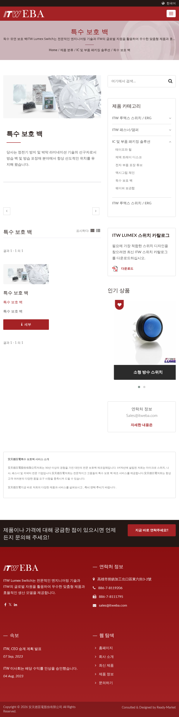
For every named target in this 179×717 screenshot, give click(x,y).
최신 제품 (106, 665)
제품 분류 (66, 50)
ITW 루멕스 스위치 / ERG (131, 118)
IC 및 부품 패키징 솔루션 (93, 50)
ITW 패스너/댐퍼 (125, 130)
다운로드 (126, 268)
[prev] (6, 211)
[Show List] (98, 231)
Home (53, 50)
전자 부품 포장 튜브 (129, 165)
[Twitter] (10, 604)
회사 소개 (106, 657)
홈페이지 (106, 648)
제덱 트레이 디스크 (128, 157)
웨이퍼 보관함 (125, 188)
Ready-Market (166, 707)
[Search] (170, 81)
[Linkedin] (15, 604)
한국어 (171, 3)
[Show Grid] (92, 231)
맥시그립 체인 (125, 172)
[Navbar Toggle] (171, 13)
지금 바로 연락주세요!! (151, 530)
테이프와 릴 (123, 149)
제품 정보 (106, 674)
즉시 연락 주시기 (94, 487)
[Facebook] (5, 604)
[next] (95, 211)
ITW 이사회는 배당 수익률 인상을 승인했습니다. (40, 668)
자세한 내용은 (142, 424)
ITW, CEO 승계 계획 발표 (22, 648)
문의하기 (106, 683)
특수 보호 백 (121, 50)
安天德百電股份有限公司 (45, 707)
